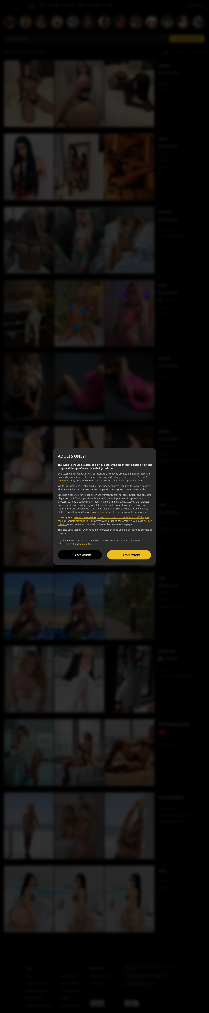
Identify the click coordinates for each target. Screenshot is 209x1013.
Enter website (131, 555)
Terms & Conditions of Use (77, 544)
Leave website (82, 555)
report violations (103, 512)
